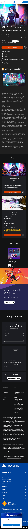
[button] (14, 79)
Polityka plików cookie (24, 523)
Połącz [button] (3, 498)
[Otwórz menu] (1, 2)
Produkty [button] (4, 486)
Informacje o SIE (5, 474)
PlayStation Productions (6, 479)
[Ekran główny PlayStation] (14, 2)
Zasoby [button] (4, 495)
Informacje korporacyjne (7, 481)
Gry (10, 469)
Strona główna (5, 469)
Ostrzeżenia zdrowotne (8, 440)
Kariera (3, 476)
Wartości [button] (4, 489)
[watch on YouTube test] (22, 84)
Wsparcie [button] (4, 492)
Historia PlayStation (6, 483)
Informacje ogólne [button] (6, 472)
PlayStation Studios (6, 477)
